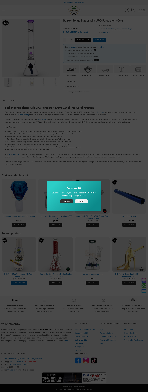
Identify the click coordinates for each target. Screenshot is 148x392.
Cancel (81, 201)
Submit (66, 201)
